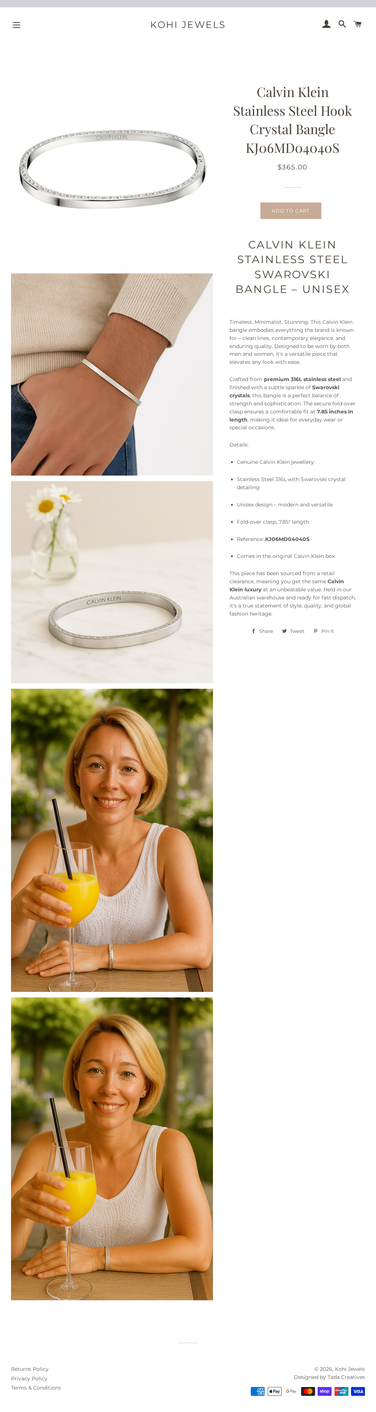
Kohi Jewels (188, 24)
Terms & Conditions (36, 1387)
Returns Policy (29, 1369)
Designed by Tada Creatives (329, 1377)
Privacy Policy (29, 1378)
